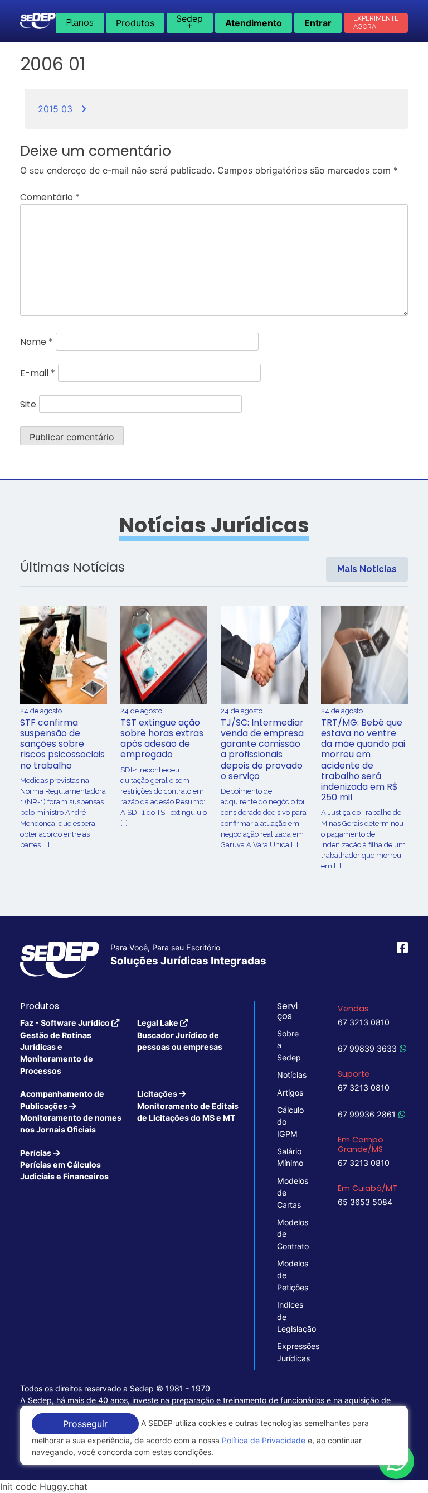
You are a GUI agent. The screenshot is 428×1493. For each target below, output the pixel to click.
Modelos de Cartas (289, 1192)
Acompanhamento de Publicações (70, 1111)
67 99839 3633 (367, 1048)
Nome (36, 341)
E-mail (37, 373)
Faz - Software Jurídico (65, 1047)
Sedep (189, 22)
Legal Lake (179, 1035)
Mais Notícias (367, 569)
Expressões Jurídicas (289, 1351)
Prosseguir (85, 1423)
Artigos (289, 1092)
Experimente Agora (375, 23)
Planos (80, 22)
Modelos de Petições (289, 1275)
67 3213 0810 (364, 1022)
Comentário (50, 197)
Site (28, 404)
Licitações (188, 1105)
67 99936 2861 (367, 1114)
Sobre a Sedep (289, 1045)
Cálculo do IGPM (289, 1122)
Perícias (64, 1165)
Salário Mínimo (289, 1157)
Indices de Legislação (289, 1316)
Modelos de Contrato (289, 1234)
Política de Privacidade (263, 1440)
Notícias (289, 1074)
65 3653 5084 (365, 1202)
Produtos (135, 22)
